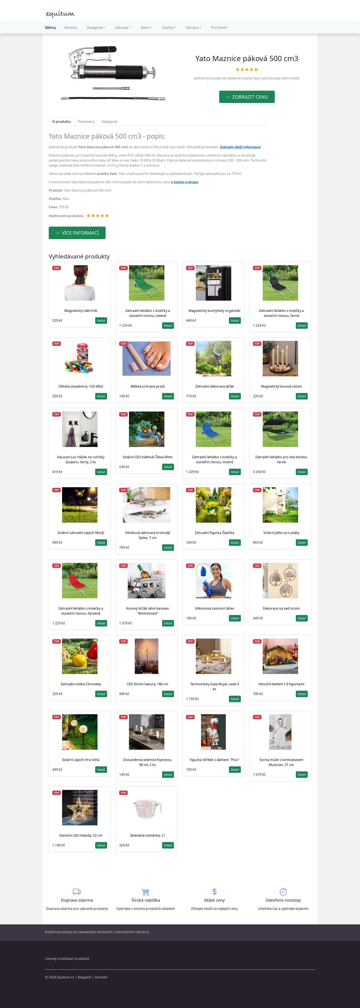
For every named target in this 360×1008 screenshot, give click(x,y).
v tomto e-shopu (184, 182)
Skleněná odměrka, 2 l (147, 835)
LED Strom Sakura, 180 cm (147, 684)
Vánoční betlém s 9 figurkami (281, 684)
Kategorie (94, 27)
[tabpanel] (158, 177)
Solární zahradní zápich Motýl (81, 532)
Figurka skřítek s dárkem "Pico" (214, 759)
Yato (256, 78)
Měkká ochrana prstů (148, 386)
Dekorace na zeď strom (281, 608)
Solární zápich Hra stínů (81, 759)
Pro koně (218, 27)
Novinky (70, 27)
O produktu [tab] (61, 121)
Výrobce (192, 27)
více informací (80, 233)
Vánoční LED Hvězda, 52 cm (80, 835)
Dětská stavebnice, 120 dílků (81, 386)
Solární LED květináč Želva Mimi (147, 457)
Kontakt (101, 977)
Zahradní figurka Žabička (214, 532)
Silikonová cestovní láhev (214, 608)
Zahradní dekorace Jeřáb (214, 386)
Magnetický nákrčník (80, 310)
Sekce (145, 27)
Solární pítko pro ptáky (281, 532)
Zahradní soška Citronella (81, 684)
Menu (50, 27)
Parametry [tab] (86, 121)
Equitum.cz (65, 977)
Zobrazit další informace (240, 147)
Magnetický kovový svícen (281, 386)
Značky (167, 27)
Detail (101, 321)
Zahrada (121, 27)
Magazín (84, 977)
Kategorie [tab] (109, 121)
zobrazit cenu (250, 97)
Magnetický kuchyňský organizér (215, 310)
